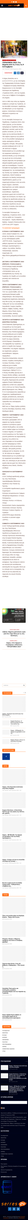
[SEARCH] (24, 685)
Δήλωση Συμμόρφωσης (6, 1169)
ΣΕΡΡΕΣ (4, 60)
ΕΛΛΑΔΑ (4, 1035)
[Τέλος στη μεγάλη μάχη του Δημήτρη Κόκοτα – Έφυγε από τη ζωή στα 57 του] (14, 906)
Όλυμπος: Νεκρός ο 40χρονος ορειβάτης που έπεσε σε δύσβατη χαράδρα (12, 940)
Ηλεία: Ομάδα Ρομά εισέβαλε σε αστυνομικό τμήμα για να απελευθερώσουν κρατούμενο (11, 1016)
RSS (3, 1108)
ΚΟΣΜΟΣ (4, 1037)
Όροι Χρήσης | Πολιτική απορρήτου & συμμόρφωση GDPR (13, 1167)
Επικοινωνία (4, 1172)
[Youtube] (14, 1209)
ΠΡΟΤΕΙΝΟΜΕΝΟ (6, 1044)
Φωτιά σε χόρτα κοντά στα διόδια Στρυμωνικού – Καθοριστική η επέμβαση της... (12, 884)
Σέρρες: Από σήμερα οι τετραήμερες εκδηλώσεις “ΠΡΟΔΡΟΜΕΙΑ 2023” (14, 644)
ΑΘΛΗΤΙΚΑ (5, 1032)
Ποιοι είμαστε (4, 1164)
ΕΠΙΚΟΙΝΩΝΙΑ (22, 1218)
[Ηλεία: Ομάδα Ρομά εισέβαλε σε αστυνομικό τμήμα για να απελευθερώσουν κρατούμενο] (14, 1005)
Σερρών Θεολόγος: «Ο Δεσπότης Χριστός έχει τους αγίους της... (16, 722)
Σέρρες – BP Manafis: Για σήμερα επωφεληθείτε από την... (17, 732)
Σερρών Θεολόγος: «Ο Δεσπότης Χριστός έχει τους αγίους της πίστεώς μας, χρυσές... (13, 811)
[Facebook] (10, 1209)
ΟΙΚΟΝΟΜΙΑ (5, 1039)
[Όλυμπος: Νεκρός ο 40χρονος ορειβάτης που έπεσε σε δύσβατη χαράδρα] (14, 929)
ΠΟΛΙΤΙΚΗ (4, 1042)
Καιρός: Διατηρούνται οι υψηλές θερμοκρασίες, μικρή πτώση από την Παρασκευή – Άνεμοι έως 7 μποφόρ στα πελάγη (13, 1119)
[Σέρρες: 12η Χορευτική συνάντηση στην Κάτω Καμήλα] (14, 704)
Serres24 (7, 69)
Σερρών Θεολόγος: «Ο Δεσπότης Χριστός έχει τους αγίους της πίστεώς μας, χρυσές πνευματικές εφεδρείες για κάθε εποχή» (18, 1076)
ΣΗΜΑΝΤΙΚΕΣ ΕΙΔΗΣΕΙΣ (11, 60)
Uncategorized (5, 1030)
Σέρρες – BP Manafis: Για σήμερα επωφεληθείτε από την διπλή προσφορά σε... (12, 836)
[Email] (18, 1209)
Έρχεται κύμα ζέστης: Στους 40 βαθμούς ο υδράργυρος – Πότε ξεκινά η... (13, 965)
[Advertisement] (14, 25)
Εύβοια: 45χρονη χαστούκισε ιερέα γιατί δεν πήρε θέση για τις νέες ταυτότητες (14, 633)
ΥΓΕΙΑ (3, 1051)
